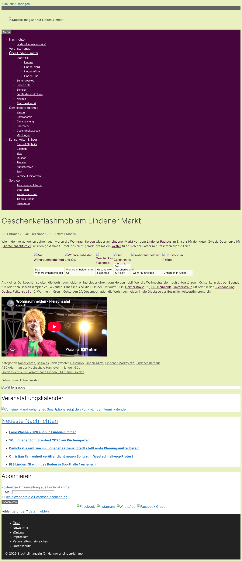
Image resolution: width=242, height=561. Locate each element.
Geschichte (23, 85)
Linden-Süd (31, 76)
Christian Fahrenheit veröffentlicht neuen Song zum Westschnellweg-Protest (71, 456)
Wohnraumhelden (82, 241)
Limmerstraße (182, 287)
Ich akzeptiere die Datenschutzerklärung (36, 497)
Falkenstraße (22, 291)
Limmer (28, 62)
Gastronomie (24, 116)
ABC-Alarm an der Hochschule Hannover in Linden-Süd (41, 367)
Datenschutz (22, 546)
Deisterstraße (134, 287)
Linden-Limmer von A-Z (31, 44)
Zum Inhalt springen (16, 4)
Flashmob (77, 363)
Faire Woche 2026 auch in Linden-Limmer (42, 432)
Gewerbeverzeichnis (23, 108)
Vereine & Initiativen (29, 176)
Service (14, 180)
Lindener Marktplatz (119, 363)
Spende (234, 282)
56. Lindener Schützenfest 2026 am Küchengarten (49, 440)
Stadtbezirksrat (26, 103)
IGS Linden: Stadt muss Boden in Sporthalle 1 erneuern (52, 464)
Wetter (116, 246)
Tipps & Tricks (25, 198)
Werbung (19, 532)
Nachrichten (17, 39)
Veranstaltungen (20, 48)
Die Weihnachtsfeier (17, 246)
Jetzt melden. (39, 511)
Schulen (21, 89)
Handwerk (23, 126)
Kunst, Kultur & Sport (24, 139)
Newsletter (23, 203)
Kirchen (21, 98)
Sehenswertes (25, 80)
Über (16, 523)
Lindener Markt (122, 241)
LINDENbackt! (161, 287)
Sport (20, 171)
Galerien (22, 148)
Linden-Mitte (32, 71)
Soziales (43, 363)
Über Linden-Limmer (23, 53)
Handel (21, 112)
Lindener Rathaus (159, 241)
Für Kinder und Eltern (30, 94)
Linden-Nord (32, 66)
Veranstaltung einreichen (30, 541)
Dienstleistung (25, 121)
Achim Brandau (65, 234)
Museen (21, 157)
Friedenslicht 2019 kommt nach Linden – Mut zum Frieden (43, 372)
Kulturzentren (25, 166)
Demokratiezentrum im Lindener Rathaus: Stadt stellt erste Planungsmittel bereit (74, 448)
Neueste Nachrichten (30, 420)
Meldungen (23, 135)
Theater (21, 162)
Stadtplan (23, 189)
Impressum (20, 537)
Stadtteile (23, 57)
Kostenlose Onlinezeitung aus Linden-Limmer (36, 487)
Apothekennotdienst (29, 185)
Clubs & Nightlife (27, 144)
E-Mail (6, 492)
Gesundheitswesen (28, 130)
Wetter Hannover (27, 194)
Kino (19, 153)
